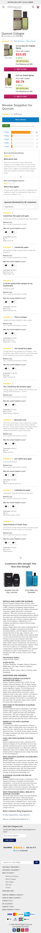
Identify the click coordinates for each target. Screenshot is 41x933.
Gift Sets (9, 885)
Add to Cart (21, 69)
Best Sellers (10, 882)
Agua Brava (13, 815)
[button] (3, 7)
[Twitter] (18, 930)
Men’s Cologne (11, 879)
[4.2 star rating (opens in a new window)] (19, 847)
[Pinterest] (22, 930)
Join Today (9, 840)
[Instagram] (26, 930)
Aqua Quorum (24, 815)
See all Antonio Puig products (15, 819)
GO (36, 862)
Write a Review (31, 41)
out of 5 (31, 847)
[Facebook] (14, 930)
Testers (8, 887)
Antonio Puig (9, 36)
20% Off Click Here (22, 61)
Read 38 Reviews (19, 41)
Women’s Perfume (12, 876)
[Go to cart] (37, 6)
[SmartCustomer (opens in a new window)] (20, 851)
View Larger (8, 58)
